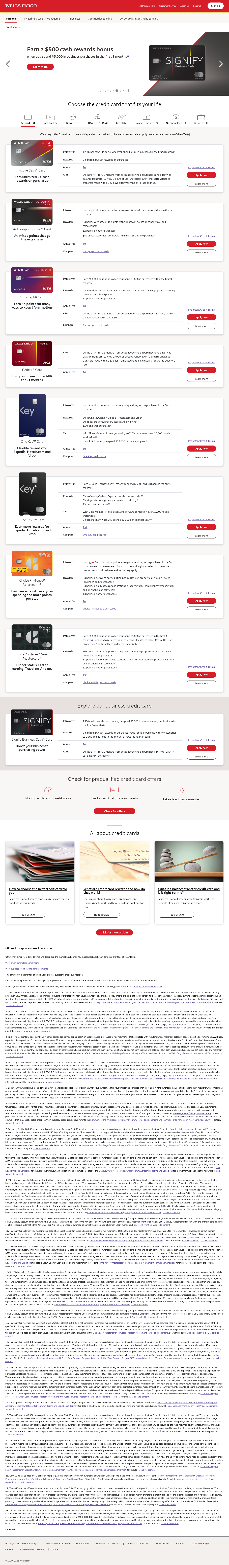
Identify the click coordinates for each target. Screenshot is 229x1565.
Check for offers (114, 811)
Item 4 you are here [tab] (117, 90)
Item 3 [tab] (111, 90)
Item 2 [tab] (106, 90)
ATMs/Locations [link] (147, 6)
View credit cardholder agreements (22, 963)
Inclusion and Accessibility (32, 1549)
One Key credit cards (94, 456)
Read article (27, 914)
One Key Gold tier (190, 1240)
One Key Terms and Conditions (147, 986)
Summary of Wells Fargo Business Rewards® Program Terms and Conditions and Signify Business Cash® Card (57, 1504)
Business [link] (75, 18)
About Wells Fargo (200, 1543)
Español (197, 6)
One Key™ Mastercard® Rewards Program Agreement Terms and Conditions (136, 1170)
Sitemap (180, 1543)
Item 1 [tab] (101, 90)
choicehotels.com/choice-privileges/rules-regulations (191, 1406)
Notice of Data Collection (108, 1543)
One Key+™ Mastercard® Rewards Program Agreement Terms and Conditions (137, 1262)
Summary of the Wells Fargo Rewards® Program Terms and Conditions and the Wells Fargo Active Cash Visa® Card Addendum (151, 1002)
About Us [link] (184, 6)
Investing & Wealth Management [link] (43, 18)
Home (55, 1549)
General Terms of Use (138, 1543)
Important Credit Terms (201, 167)
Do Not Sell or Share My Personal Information (67, 1543)
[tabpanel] (114, 64)
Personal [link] (11, 19)
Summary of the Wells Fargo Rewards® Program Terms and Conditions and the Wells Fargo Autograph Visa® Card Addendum (150, 1119)
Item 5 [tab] (122, 90)
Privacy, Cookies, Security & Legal (21, 1543)
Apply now (201, 175)
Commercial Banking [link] (100, 18)
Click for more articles (114, 932)
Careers (9, 1549)
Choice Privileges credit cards (99, 608)
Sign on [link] (215, 5)
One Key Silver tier (142, 1225)
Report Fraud (162, 1543)
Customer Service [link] (167, 6)
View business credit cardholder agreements (26, 968)
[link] (21, 6)
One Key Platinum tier (197, 1332)
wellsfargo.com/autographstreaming (192, 1113)
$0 (84, 167)
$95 (85, 675)
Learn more (40, 67)
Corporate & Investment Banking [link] (139, 18)
